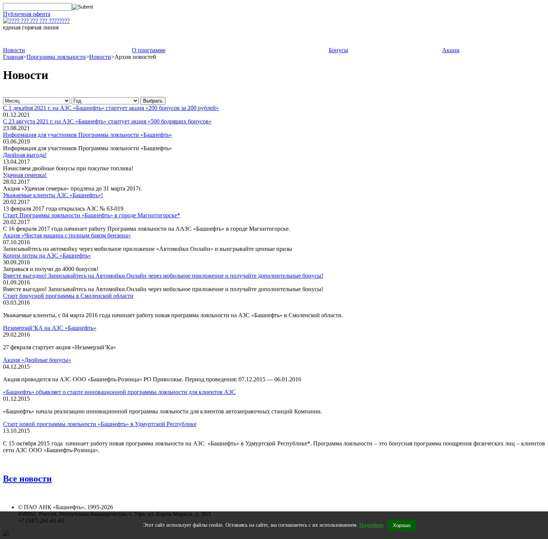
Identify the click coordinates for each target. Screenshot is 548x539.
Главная (13, 57)
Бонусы (338, 50)
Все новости (27, 478)
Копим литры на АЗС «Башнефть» (47, 255)
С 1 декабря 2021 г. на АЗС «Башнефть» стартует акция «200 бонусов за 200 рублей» (111, 108)
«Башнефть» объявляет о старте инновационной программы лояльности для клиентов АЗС (119, 392)
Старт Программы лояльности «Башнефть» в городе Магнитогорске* (91, 215)
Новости (14, 50)
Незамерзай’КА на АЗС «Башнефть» (49, 328)
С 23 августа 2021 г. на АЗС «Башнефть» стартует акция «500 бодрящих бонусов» (107, 121)
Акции (451, 50)
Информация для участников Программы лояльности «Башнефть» (87, 135)
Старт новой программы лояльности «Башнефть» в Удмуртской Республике (99, 424)
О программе (149, 50)
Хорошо (401, 525)
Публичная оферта (26, 14)
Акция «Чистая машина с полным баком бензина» (67, 235)
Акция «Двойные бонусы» (37, 360)
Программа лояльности (56, 57)
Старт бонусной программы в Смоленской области (68, 296)
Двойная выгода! (25, 155)
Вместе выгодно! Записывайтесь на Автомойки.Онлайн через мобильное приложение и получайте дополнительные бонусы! (163, 275)
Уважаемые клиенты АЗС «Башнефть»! (53, 195)
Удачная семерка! (25, 175)
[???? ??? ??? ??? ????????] (36, 21)
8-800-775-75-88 (51, 39)
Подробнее (371, 525)
